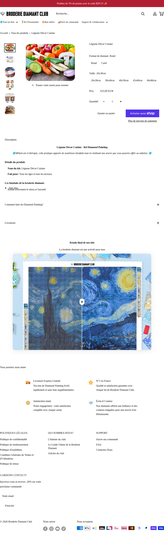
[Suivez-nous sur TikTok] (63, 528)
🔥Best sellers (48, 22)
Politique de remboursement (14, 444)
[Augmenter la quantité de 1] (120, 101)
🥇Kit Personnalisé (30, 22)
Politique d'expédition (11, 449)
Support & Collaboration (93, 22)
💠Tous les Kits (7, 22)
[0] (161, 14)
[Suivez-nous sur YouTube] (57, 528)
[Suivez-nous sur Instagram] (51, 528)
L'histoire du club (57, 439)
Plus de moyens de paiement (142, 120)
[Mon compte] (154, 14)
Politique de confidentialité (13, 439)
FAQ (98, 444)
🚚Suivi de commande (68, 22)
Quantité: (93, 101)
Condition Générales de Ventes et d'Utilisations (17, 457)
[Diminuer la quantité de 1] (103, 101)
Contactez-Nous (104, 449)
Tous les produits (19, 33)
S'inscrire (9, 505)
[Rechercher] (143, 13)
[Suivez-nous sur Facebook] (45, 528)
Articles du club (56, 453)
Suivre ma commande (107, 439)
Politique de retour (9, 463)
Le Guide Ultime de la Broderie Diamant (64, 446)
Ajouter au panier (106, 113)
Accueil (4, 33)
